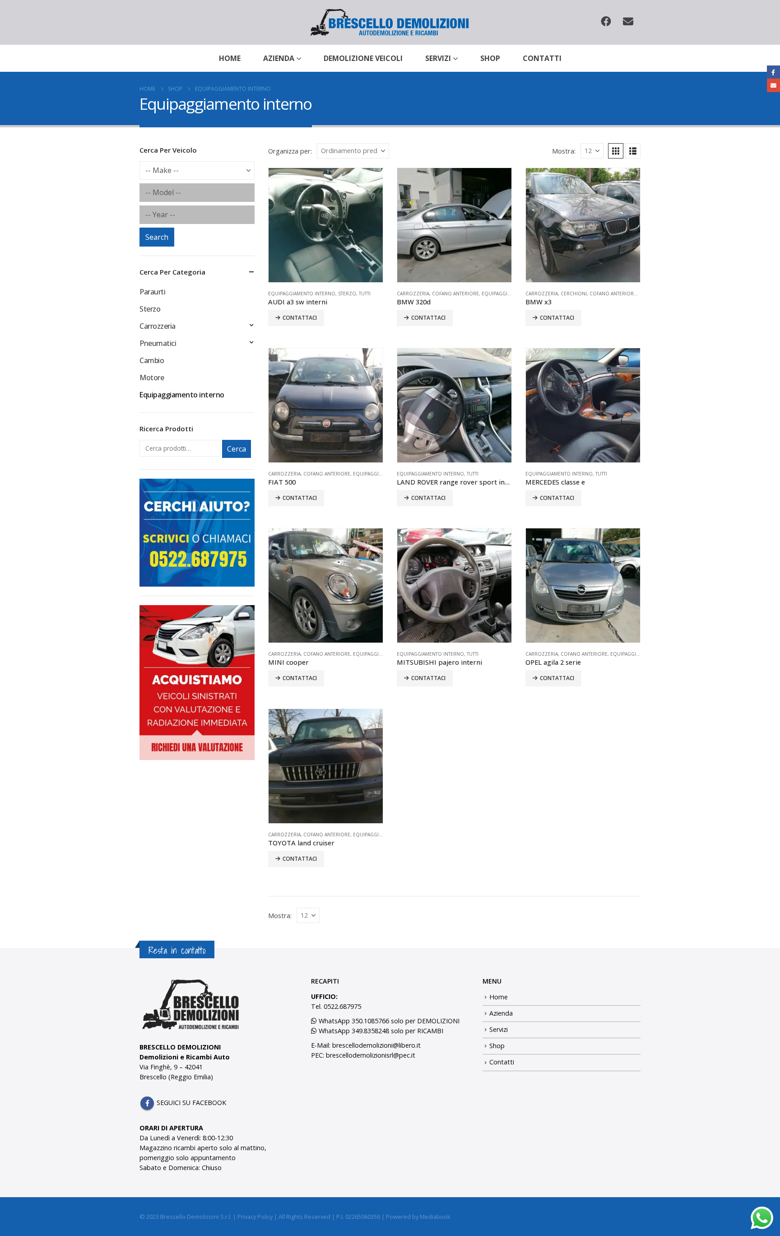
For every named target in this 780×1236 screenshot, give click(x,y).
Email (773, 85)
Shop (490, 58)
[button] (615, 151)
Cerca (236, 449)
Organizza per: (290, 150)
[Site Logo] (390, 22)
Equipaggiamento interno (301, 293)
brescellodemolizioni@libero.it (376, 1045)
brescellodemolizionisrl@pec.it (370, 1055)
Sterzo (347, 293)
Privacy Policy (255, 1217)
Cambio (151, 360)
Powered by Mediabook (418, 1217)
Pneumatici (157, 343)
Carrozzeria (413, 293)
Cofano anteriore (455, 293)
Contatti (542, 58)
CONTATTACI (300, 318)
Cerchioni (574, 293)
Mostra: (564, 150)
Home (230, 58)
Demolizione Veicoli (363, 58)
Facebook (147, 1103)
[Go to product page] (326, 225)
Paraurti (152, 292)
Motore (151, 377)
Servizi (438, 58)
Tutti (365, 293)
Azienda (278, 58)
